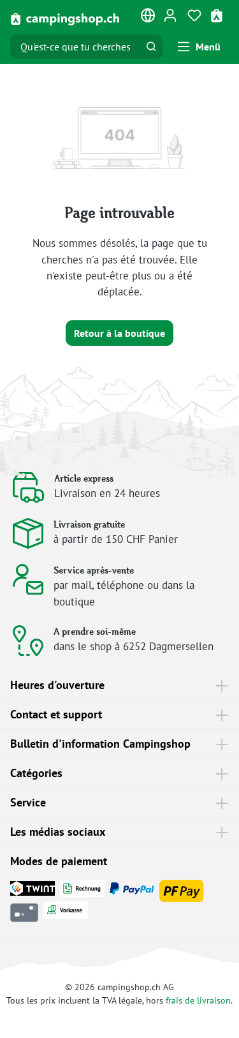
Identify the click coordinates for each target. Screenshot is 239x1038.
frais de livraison (198, 1000)
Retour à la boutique (119, 333)
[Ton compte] (170, 14)
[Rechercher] (151, 46)
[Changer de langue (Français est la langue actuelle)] (148, 18)
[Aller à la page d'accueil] (65, 18)
